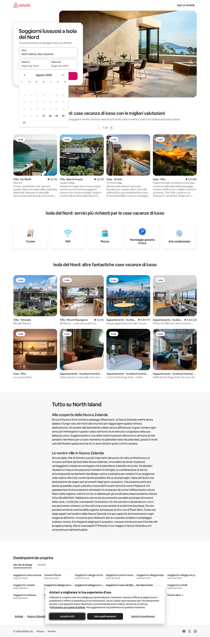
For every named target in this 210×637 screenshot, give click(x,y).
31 (24, 122)
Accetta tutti (67, 616)
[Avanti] (111, 127)
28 (50, 115)
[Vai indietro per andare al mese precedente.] (25, 75)
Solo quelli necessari (105, 616)
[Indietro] (99, 127)
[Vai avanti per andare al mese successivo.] (63, 75)
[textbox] (33, 66)
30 (63, 115)
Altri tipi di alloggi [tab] (22, 564)
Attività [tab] (41, 564)
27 (43, 115)
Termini (51, 631)
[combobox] (48, 54)
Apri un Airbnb (186, 5)
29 (56, 115)
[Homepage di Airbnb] (21, 5)
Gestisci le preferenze (143, 616)
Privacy (40, 631)
